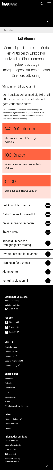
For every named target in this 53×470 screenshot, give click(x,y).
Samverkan (9, 30)
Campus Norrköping (13, 360)
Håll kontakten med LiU (17, 205)
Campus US (9, 356)
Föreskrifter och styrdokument (16, 406)
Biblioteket (9, 378)
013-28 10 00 (12, 308)
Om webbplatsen (11, 440)
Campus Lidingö (11, 365)
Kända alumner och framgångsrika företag (16, 243)
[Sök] (42, 3)
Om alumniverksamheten (18, 223)
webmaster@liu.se (12, 461)
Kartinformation (11, 347)
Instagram (13, 327)
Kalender (8, 383)
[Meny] (49, 3)
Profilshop (9, 401)
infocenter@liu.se (14, 305)
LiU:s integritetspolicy (13, 444)
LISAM (8, 428)
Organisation (10, 387)
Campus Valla (10, 351)
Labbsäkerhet (10, 396)
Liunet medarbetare (12, 419)
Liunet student (10, 423)
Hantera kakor (10, 449)
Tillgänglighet (10, 454)
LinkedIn (13, 332)
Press (7, 392)
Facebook (13, 322)
